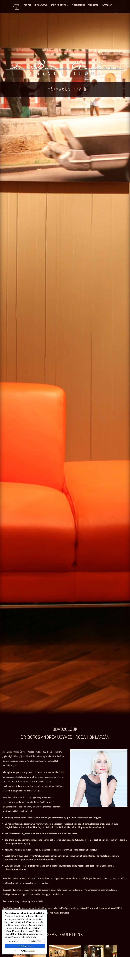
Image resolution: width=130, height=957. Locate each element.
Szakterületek (58, 5)
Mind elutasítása (34, 941)
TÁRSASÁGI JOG (65, 89)
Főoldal (27, 5)
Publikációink (78, 5)
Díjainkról (93, 5)
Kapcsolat (106, 5)
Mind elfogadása (24, 946)
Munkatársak (40, 5)
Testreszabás (13, 941)
